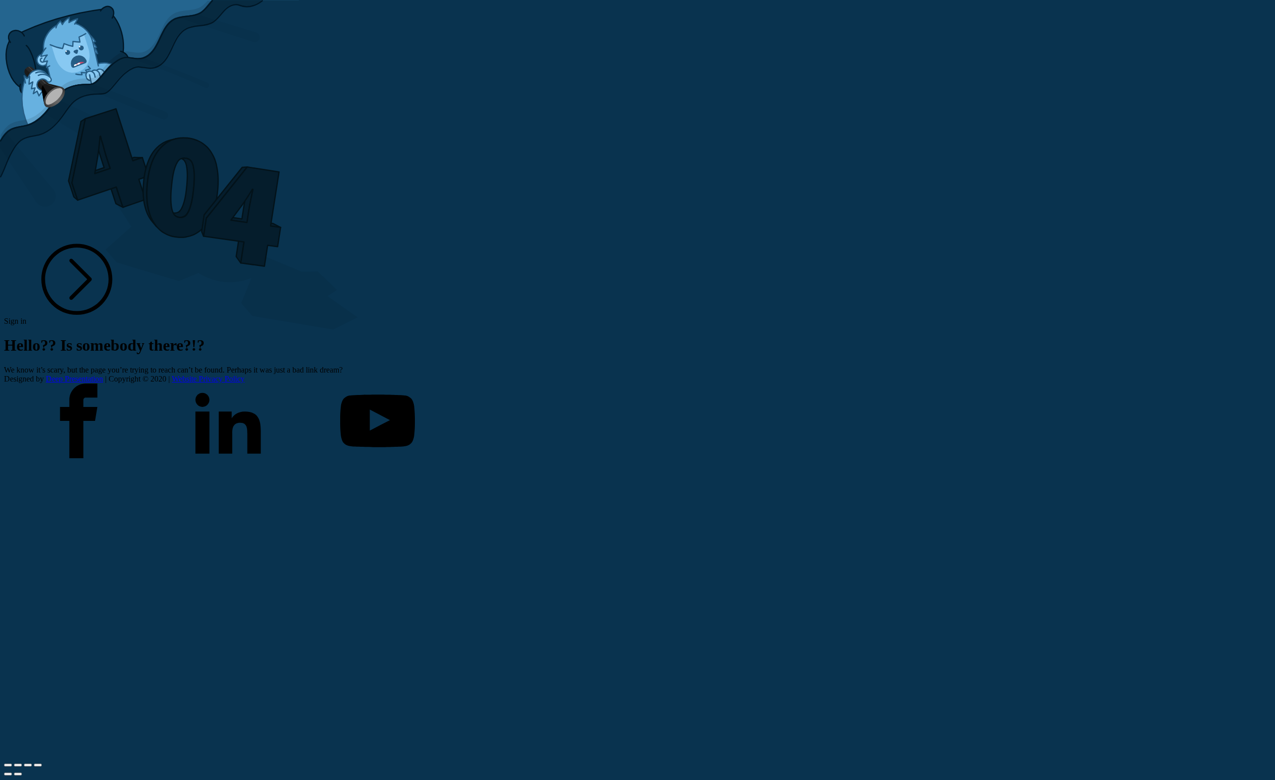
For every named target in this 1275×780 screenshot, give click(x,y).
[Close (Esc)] (8, 765)
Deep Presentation (74, 379)
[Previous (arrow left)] (8, 774)
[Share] (18, 765)
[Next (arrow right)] (18, 774)
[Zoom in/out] (38, 765)
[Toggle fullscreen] (28, 765)
